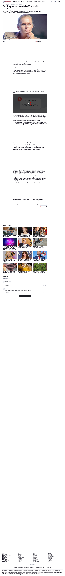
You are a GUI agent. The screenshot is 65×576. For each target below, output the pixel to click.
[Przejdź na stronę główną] (4, 2)
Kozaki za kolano (20, 554)
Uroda (43, 1)
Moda (39, 1)
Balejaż (34, 556)
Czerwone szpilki (35, 557)
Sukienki (49, 561)
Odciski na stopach (4, 561)
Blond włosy (4, 558)
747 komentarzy (39, 41)
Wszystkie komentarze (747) (24, 295)
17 (43, 285)
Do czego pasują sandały (21, 557)
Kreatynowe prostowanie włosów (6, 555)
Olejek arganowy (4, 557)
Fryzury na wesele (50, 554)
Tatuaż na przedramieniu (36, 561)
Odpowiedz (7, 285)
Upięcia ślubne (50, 558)
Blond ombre (4, 556)
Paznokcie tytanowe (50, 555)
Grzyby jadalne (50, 560)
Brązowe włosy (34, 558)
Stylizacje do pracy (20, 559)
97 (43, 292)
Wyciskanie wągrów (35, 559)
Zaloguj (58, 1)
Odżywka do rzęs (35, 554)
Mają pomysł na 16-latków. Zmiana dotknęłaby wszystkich (29, 182)
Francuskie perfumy (5, 554)
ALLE (6, 41)
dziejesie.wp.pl (35, 204)
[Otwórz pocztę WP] (52, 1)
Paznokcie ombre (4, 559)
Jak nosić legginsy (20, 558)
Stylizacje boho (19, 561)
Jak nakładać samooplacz (5, 560)
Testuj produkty (21, 1)
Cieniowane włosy (35, 555)
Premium (35, 1)
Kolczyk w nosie (35, 560)
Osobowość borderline (51, 556)
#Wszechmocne (29, 1)
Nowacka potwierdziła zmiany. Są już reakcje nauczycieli (29, 149)
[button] (55, 1)
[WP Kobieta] (9, 1)
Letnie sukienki (19, 556)
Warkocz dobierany (50, 557)
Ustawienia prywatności (46, 567)
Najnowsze (15, 1)
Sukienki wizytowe (20, 560)
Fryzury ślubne (19, 555)
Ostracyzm (49, 559)
